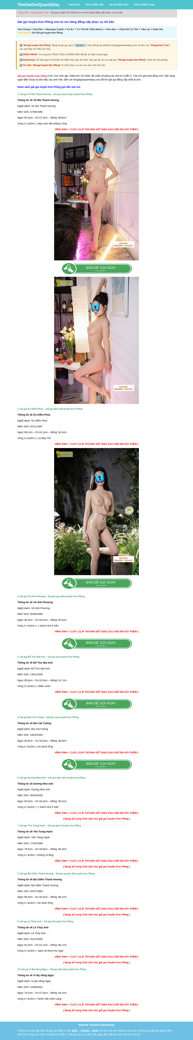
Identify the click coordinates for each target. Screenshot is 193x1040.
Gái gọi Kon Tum (39, 12)
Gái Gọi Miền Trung (144, 4)
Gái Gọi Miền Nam (118, 4)
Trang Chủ (74, 4)
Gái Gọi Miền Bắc (94, 4)
